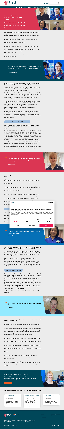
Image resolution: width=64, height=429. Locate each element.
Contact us (42, 414)
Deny (18, 225)
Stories (41, 7)
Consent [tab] (17, 206)
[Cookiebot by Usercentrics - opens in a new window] (49, 202)
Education (30, 7)
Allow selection (32, 225)
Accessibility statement (55, 414)
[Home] (10, 3)
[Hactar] (58, 425)
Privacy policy (43, 415)
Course (20, 7)
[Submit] (58, 3)
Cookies (52, 415)
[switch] (26, 221)
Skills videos (47, 7)
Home (47, 3)
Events (25, 7)
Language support (44, 417)
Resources (36, 7)
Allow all (46, 225)
